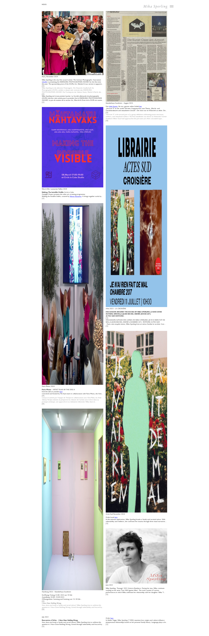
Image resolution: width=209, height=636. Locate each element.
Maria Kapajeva (76, 196)
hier (140, 106)
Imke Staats (113, 106)
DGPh (44, 82)
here (61, 392)
